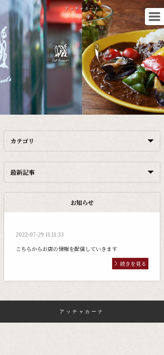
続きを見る (133, 263)
